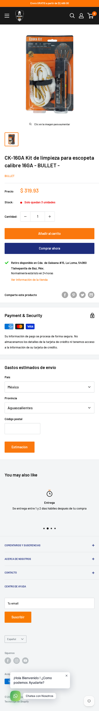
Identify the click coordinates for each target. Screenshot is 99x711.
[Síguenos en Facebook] (8, 660)
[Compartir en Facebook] (65, 295)
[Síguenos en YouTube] (25, 660)
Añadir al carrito (49, 233)
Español (11, 639)
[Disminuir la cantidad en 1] (25, 216)
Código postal (13, 419)
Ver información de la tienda (29, 279)
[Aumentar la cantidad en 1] (50, 216)
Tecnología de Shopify (17, 701)
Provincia (11, 398)
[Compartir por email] (91, 295)
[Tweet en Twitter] (82, 295)
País (7, 377)
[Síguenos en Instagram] (16, 660)
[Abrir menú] (7, 16)
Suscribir (18, 617)
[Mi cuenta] (81, 15)
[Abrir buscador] (72, 15)
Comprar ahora (49, 248)
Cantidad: (11, 216)
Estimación (20, 447)
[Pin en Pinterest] (73, 295)
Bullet (10, 175)
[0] (90, 15)
